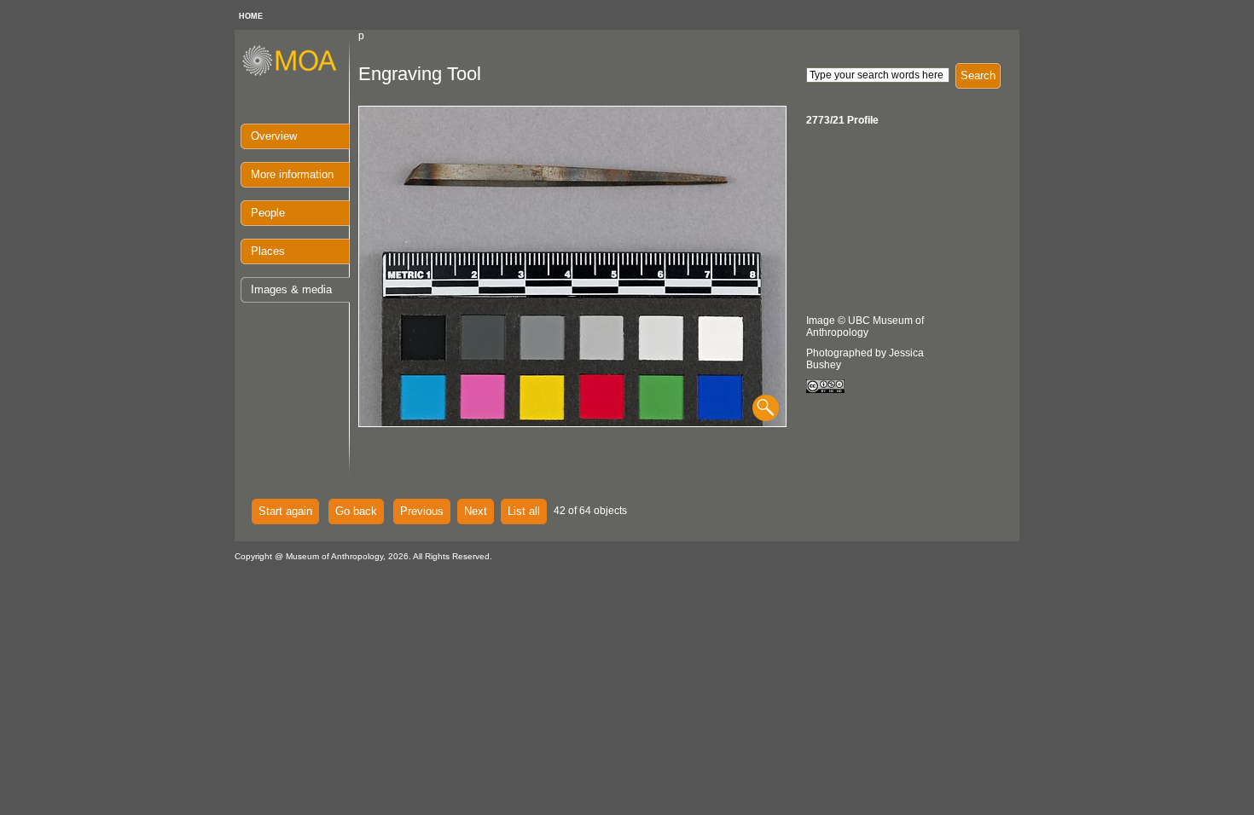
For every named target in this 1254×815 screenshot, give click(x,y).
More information (292, 174)
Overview (274, 136)
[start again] (295, 73)
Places (268, 251)
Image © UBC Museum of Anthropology (865, 326)
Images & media (291, 289)
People (268, 212)
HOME (251, 16)
